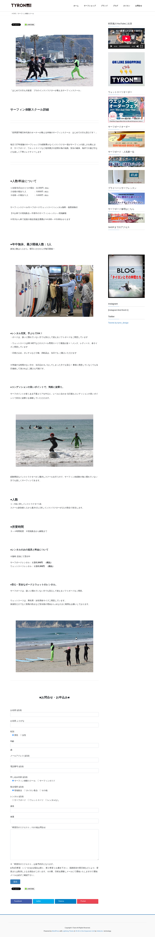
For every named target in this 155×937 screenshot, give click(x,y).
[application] (126, 38)
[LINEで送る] (29, 24)
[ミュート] (137, 46)
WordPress (55, 931)
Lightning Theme (68, 931)
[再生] (111, 46)
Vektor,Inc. (100, 931)
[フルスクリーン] (141, 46)
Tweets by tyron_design (118, 323)
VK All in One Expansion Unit (84, 931)
